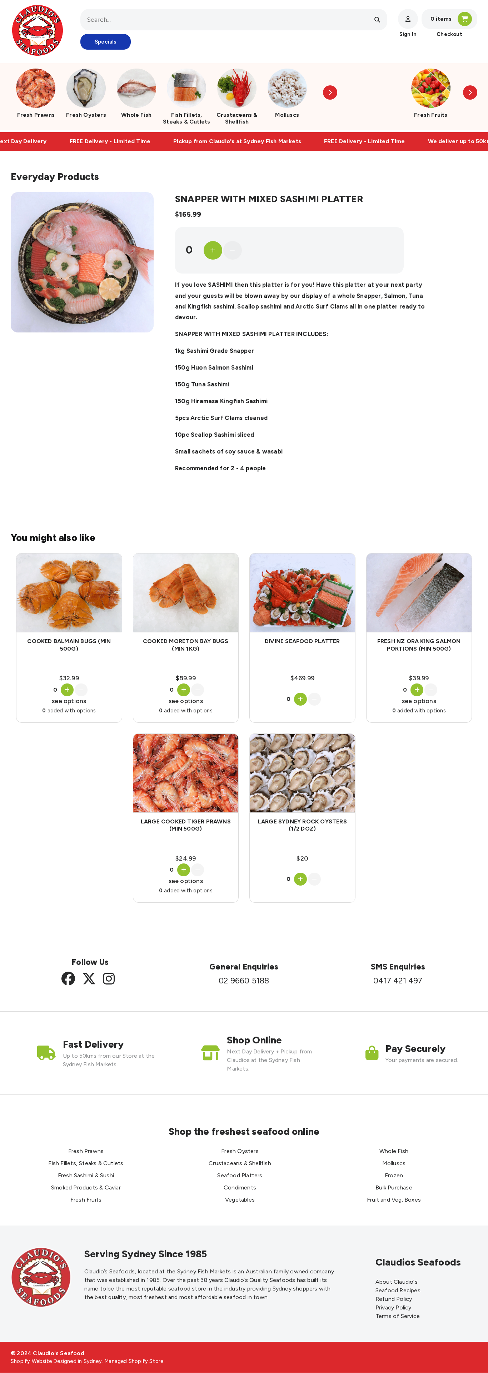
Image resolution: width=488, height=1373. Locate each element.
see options (69, 701)
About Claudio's (396, 1281)
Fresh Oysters (86, 114)
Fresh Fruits (430, 114)
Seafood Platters (239, 1175)
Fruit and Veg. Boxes (394, 1199)
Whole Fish (136, 114)
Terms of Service (397, 1316)
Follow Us (90, 962)
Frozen (394, 1175)
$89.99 (186, 678)
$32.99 (69, 678)
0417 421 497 (397, 981)
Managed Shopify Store (133, 1361)
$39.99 (419, 678)
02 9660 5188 (244, 981)
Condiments (240, 1187)
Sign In (408, 34)
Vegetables (240, 1199)
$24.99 (185, 858)
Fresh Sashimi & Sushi (86, 1175)
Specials (105, 42)
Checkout (449, 34)
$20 (302, 858)
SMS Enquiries (398, 967)
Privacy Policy (393, 1307)
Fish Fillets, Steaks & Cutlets (186, 118)
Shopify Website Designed (43, 1361)
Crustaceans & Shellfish (237, 118)
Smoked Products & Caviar (86, 1187)
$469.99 (302, 678)
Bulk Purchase (393, 1187)
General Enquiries (243, 967)
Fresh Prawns (36, 114)
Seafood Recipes (397, 1290)
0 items (441, 19)
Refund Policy (393, 1299)
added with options (69, 710)
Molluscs (287, 114)
